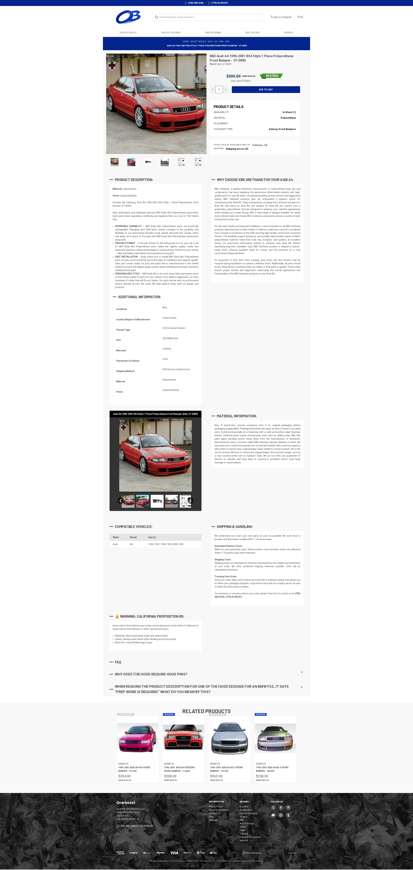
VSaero (243, 816)
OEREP (243, 826)
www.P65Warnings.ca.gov (139, 642)
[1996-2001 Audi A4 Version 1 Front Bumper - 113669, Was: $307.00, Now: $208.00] (183, 738)
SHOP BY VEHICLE (128, 32)
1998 (163, 544)
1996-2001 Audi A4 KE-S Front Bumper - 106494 (272, 769)
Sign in (276, 17)
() (301, 17)
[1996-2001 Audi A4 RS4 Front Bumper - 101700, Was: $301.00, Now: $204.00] (137, 738)
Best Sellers (252, 32)
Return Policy (215, 806)
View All (244, 840)
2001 (181, 544)
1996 (150, 544)
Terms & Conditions (219, 809)
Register (287, 17)
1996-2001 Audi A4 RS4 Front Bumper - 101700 (134, 769)
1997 (157, 544)
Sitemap (213, 820)
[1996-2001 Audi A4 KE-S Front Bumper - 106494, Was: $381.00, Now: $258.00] (275, 738)
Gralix (242, 830)
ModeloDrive (246, 809)
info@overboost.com (160, 861)
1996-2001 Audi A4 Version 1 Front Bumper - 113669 (180, 769)
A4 (131, 544)
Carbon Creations (248, 813)
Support (288, 32)
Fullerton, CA (259, 145)
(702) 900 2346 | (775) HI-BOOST (137, 825)
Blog (211, 816)
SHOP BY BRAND (213, 32)
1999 (169, 544)
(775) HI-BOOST (219, 3)
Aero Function (247, 823)
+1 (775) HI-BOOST (222, 861)
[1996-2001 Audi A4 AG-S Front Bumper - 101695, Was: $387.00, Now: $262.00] (229, 738)
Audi (115, 544)
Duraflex (244, 806)
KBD (213, 56)
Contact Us (214, 813)
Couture (244, 833)
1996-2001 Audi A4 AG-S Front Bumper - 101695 (226, 769)
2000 (175, 544)
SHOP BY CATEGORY (171, 32)
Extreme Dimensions (250, 837)
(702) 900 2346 (195, 3)
